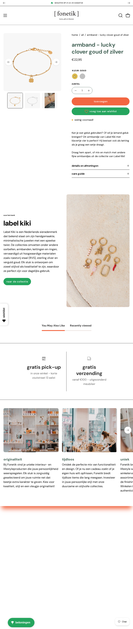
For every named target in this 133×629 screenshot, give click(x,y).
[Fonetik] (66, 15)
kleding (74, 551)
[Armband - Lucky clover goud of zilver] (15, 100)
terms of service (13, 586)
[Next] (128, 3)
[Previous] (4, 3)
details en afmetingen (85, 165)
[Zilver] (82, 76)
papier (74, 545)
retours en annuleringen (18, 604)
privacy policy (12, 592)
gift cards (76, 556)
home (75, 34)
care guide (78, 173)
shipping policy (13, 581)
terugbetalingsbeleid (16, 598)
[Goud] (75, 76)
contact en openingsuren (19, 575)
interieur (75, 534)
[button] (120, 15)
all (82, 34)
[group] (66, 3)
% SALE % (76, 528)
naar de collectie (17, 281)
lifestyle (75, 539)
